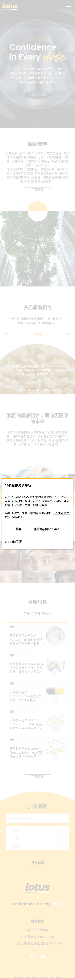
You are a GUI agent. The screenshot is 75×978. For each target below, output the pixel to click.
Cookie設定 (13, 541)
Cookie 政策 (61, 513)
